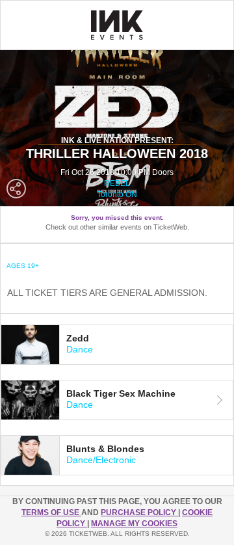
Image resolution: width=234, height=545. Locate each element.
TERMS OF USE (51, 512)
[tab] (117, 345)
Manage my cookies (134, 523)
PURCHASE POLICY (139, 512)
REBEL (117, 183)
